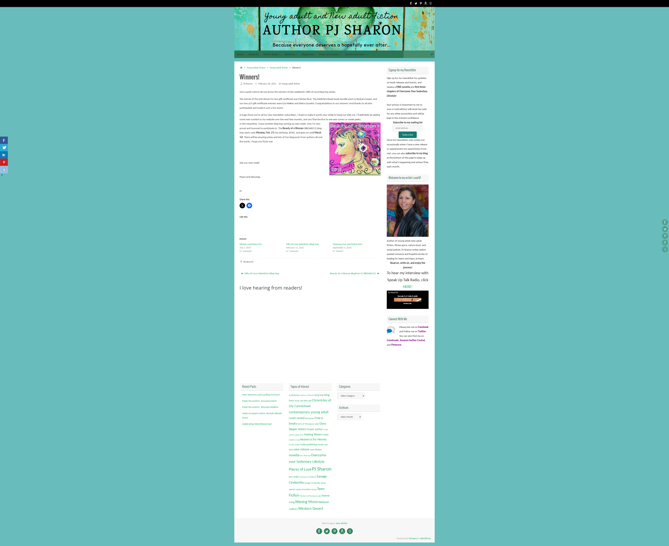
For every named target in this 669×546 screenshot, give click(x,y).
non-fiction (316, 449)
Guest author (315, 429)
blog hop (319, 395)
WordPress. (425, 538)
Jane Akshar (341, 523)
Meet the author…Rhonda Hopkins (260, 407)
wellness (293, 509)
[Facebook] (411, 3)
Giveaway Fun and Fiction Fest (347, 244)
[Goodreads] (430, 3)
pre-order (294, 477)
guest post (299, 435)
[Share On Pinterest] (4, 162)
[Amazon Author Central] (425, 3)
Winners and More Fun (251, 244)
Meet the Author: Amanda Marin (259, 401)
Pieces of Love (300, 470)
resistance (303, 477)
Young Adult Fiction (256, 68)
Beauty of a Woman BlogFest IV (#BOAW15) (353, 273)
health (326, 435)
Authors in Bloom (307, 395)
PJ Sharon (247, 84)
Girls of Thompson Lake (308, 424)
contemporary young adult (309, 412)
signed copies (295, 489)
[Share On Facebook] (4, 140)
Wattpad (323, 502)
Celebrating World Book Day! (257, 424)
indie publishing (309, 444)
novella (294, 455)
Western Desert (310, 509)
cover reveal (297, 418)
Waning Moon (306, 502)
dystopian (309, 418)
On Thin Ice (305, 456)
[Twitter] (415, 3)
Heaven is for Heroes (313, 439)
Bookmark (248, 262)
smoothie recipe (309, 489)
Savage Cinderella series (315, 483)
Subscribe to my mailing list (407, 122)
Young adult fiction (279, 68)
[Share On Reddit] (4, 169)
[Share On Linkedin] (4, 155)
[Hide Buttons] (1, 176)
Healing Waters (313, 434)
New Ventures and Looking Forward (261, 395)
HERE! (408, 287)
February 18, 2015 (267, 84)
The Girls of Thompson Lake (310, 496)
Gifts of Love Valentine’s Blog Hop (302, 244)
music (320, 444)
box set (308, 400)
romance (312, 477)
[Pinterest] (420, 3)
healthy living (294, 440)
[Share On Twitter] (4, 147)
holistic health (294, 445)
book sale (299, 401)
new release (301, 449)
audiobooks (294, 395)
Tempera (413, 538)
